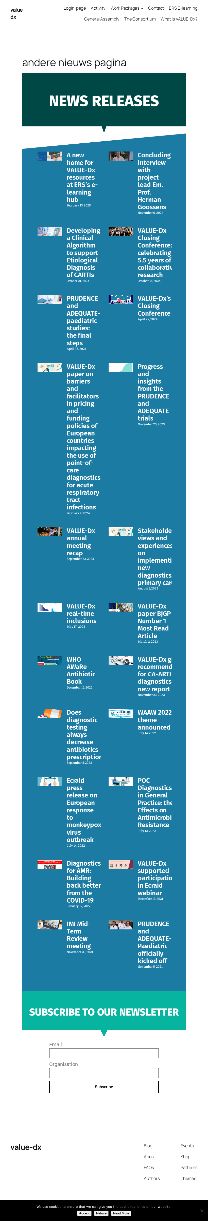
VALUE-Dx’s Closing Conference (154, 306)
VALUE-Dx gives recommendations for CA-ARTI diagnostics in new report (164, 674)
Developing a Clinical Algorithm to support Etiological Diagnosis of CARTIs (83, 253)
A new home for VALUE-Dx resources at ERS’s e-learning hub (82, 177)
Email (55, 1044)
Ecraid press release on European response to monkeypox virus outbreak (84, 810)
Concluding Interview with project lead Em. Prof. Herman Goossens (154, 181)
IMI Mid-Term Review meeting (79, 935)
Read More (121, 1213)
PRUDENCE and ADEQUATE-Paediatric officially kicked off (154, 942)
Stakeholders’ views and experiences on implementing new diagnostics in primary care (158, 557)
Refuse (101, 1213)
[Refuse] (201, 1210)
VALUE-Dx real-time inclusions (81, 613)
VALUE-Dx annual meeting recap (81, 542)
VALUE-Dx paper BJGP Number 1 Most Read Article (154, 621)
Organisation (63, 1064)
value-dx (25, 1147)
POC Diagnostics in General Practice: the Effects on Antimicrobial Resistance (157, 803)
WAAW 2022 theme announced (154, 720)
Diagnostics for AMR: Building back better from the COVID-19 (84, 882)
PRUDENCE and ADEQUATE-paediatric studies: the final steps (83, 321)
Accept (84, 1213)
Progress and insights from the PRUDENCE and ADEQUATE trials (153, 393)
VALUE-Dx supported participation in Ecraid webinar (157, 878)
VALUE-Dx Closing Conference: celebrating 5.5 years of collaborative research (157, 253)
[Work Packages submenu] (142, 8)
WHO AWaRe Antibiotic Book (81, 671)
